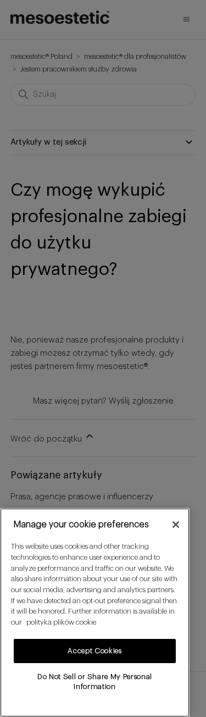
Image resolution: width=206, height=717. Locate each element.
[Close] (176, 524)
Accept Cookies (94, 650)
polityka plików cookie (61, 622)
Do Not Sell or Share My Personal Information (94, 681)
